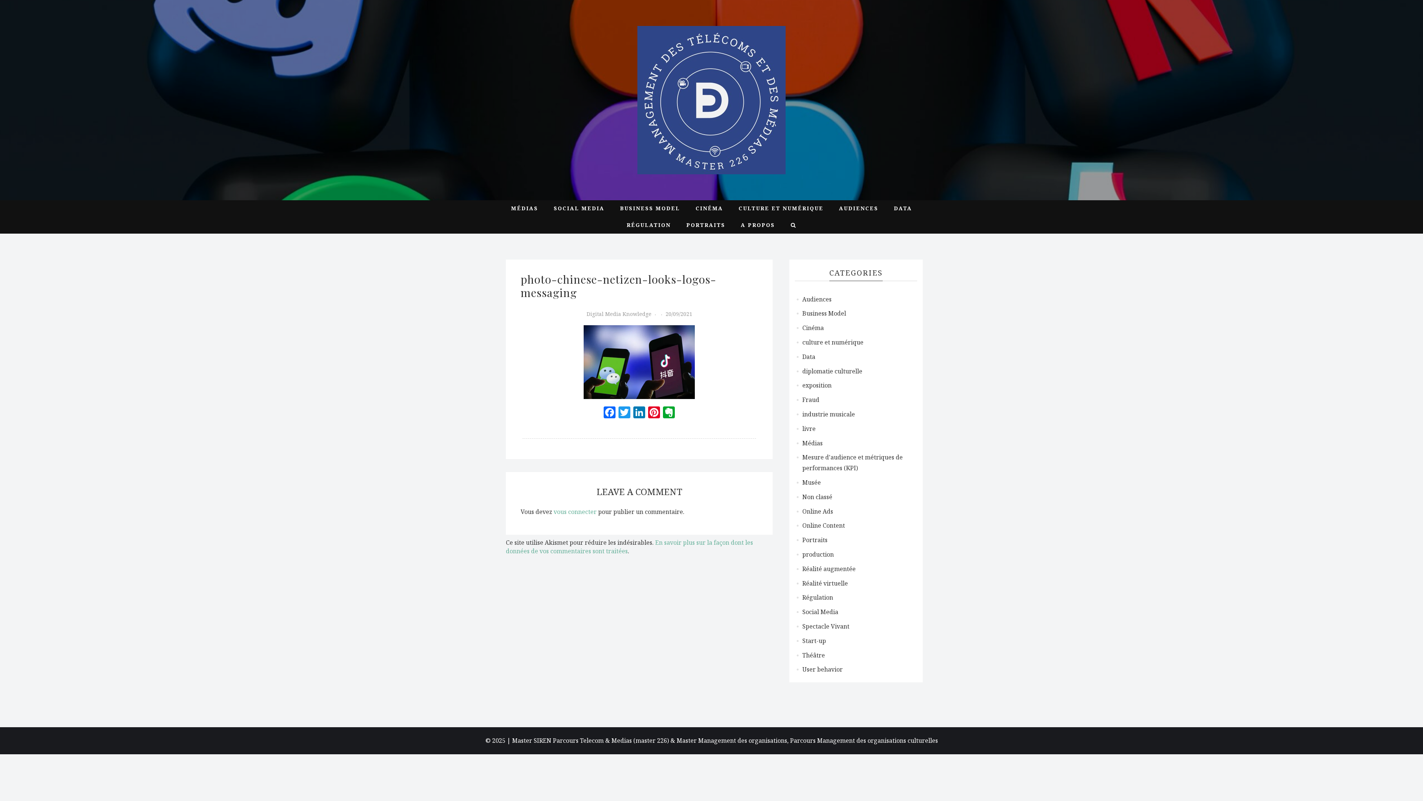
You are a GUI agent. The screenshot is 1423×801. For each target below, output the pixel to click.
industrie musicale (828, 414)
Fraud (810, 400)
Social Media (579, 208)
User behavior (822, 669)
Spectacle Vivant (825, 626)
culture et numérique (781, 208)
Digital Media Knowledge (619, 313)
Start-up (814, 641)
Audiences (858, 208)
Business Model (650, 208)
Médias (524, 208)
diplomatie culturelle (832, 371)
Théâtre (813, 655)
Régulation (649, 224)
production (818, 554)
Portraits (705, 224)
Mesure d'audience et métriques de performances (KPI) (852, 462)
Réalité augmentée (829, 569)
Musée (811, 482)
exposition (817, 385)
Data (903, 208)
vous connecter (575, 512)
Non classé (817, 497)
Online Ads (817, 511)
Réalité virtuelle (825, 583)
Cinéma (709, 208)
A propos (758, 224)
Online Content (823, 525)
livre (809, 429)
